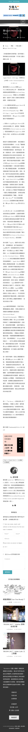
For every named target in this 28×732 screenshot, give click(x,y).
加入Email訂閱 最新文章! (12, 554)
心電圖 (20, 460)
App (5, 460)
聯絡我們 (14, 717)
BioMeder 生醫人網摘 (14, 726)
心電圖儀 (6, 462)
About (10, 1)
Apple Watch (12, 460)
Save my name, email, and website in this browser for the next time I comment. (13, 526)
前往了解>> (20, 445)
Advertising (16, 1)
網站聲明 (23, 726)
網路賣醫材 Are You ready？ (14, 599)
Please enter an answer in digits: (12, 543)
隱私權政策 (11, 728)
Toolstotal (12, 427)
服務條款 (17, 728)
